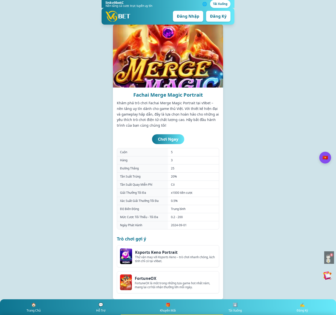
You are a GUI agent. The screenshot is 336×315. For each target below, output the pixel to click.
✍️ (302, 307)
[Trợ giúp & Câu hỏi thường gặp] (329, 257)
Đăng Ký (218, 16)
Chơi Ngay (168, 139)
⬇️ (235, 307)
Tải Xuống (220, 4)
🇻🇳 (325, 157)
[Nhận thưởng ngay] (327, 276)
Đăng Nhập (188, 16)
